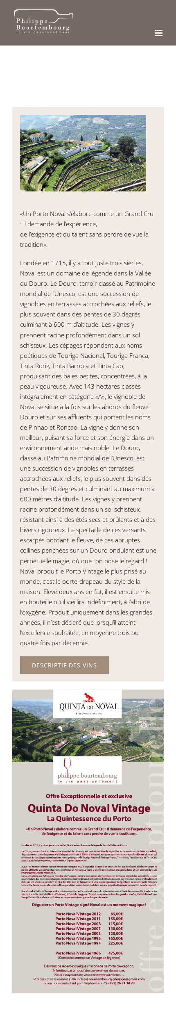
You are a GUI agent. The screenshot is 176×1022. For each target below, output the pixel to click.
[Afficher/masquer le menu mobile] (159, 33)
